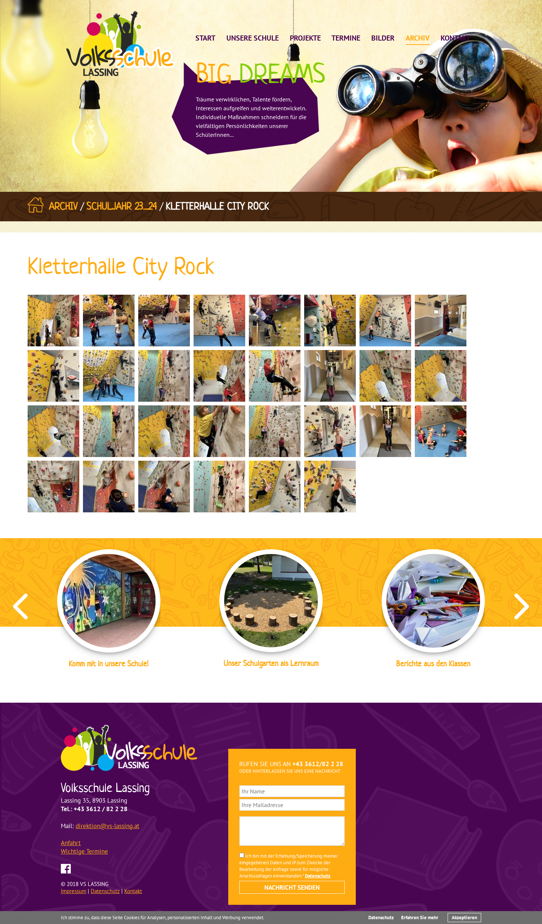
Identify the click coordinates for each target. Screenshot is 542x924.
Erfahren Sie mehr (419, 917)
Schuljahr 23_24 (122, 206)
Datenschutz (381, 917)
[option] (109, 610)
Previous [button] (20, 606)
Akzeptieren (464, 917)
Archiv (63, 206)
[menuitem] (205, 37)
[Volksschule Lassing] (120, 42)
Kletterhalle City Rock (217, 206)
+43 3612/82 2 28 (317, 764)
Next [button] (521, 606)
